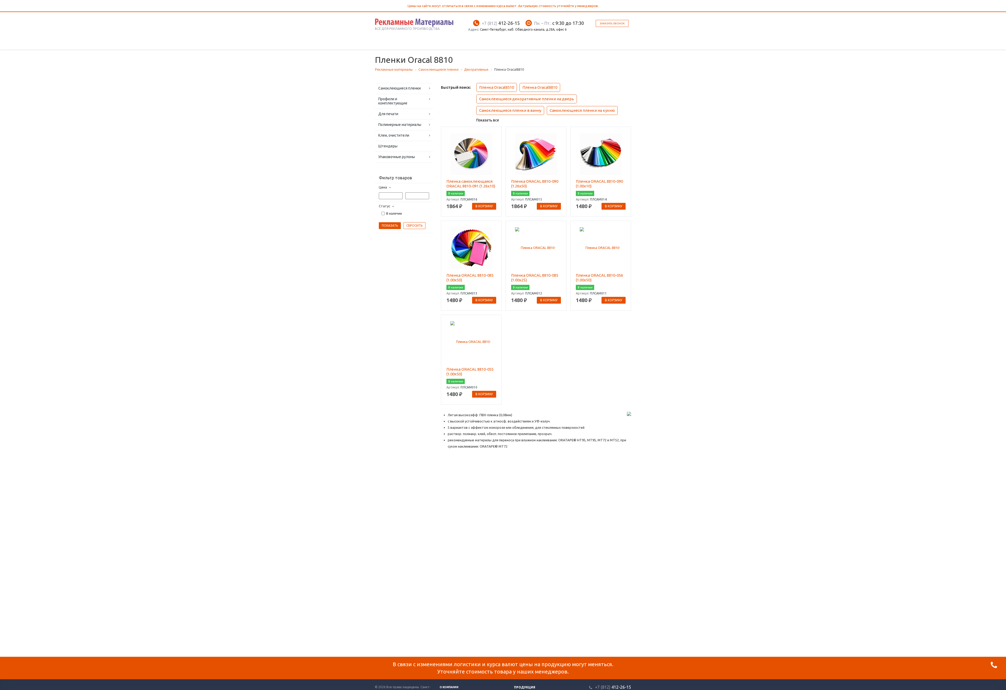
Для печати (388, 114)
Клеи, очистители (393, 135)
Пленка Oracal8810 (539, 87)
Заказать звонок (612, 23)
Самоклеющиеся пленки (399, 88)
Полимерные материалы (399, 125)
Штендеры (387, 146)
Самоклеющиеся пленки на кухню (582, 110)
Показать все (487, 120)
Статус (384, 206)
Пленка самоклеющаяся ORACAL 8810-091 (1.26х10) (470, 183)
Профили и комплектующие (392, 101)
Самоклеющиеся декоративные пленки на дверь (526, 99)
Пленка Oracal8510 (496, 87)
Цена (383, 187)
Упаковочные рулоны (396, 157)
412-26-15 (501, 23)
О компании (449, 687)
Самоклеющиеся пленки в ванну (510, 110)
